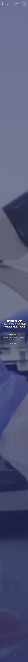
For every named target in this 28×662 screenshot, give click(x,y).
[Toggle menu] (24, 3)
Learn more (13, 343)
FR (20, 3)
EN (16, 3)
